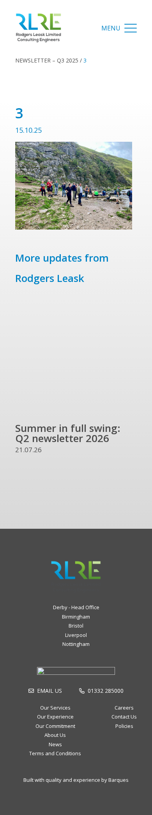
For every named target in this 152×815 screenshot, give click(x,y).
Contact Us (124, 716)
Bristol (76, 625)
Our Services (55, 707)
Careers (124, 707)
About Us (55, 734)
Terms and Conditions (55, 753)
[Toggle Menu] (130, 28)
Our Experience (55, 716)
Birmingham (76, 616)
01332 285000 (106, 690)
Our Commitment (55, 725)
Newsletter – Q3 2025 (46, 60)
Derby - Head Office (76, 607)
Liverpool (76, 634)
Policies (124, 725)
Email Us (49, 690)
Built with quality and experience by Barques (76, 779)
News (55, 744)
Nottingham (76, 643)
